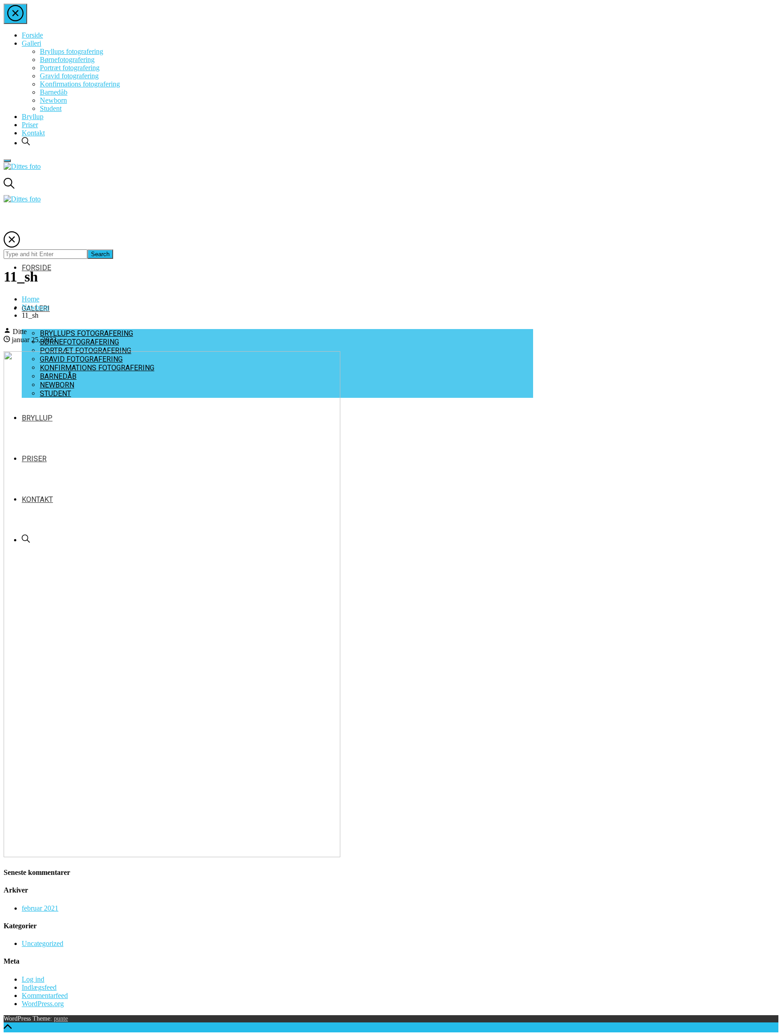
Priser (30, 125)
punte (61, 1018)
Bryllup (32, 116)
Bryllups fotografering (71, 51)
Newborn (53, 100)
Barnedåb (53, 92)
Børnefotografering (67, 59)
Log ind (33, 979)
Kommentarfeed (45, 995)
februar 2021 (40, 908)
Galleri (31, 43)
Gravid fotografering (69, 76)
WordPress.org (43, 1003)
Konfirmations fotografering (80, 84)
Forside (32, 35)
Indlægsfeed (39, 987)
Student (51, 108)
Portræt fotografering (70, 68)
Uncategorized (42, 943)
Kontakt (33, 133)
